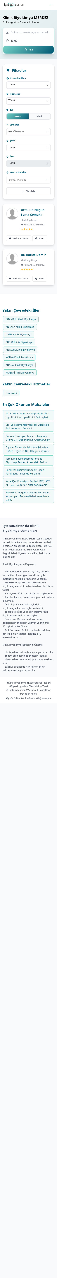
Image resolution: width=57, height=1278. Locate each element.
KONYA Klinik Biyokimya (19, 357)
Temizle (30, 191)
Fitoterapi (11, 393)
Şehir (12, 140)
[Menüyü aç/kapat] (51, 4)
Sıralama (14, 124)
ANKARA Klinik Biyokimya (20, 327)
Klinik (40, 116)
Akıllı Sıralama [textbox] (16, 131)
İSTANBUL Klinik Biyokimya (21, 319)
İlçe (11, 156)
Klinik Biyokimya (29, 220)
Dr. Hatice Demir (33, 255)
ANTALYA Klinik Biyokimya (20, 349)
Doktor (17, 116)
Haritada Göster (20, 238)
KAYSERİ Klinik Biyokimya (20, 372)
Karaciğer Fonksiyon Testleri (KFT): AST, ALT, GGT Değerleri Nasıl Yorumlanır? (28, 483)
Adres (42, 238)
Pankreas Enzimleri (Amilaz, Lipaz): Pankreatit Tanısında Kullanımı (25, 471)
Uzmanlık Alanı (17, 78)
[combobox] (28, 85)
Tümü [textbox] (11, 84)
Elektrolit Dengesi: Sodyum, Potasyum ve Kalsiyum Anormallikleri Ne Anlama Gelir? (27, 496)
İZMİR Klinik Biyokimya (18, 334)
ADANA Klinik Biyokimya (19, 365)
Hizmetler (14, 93)
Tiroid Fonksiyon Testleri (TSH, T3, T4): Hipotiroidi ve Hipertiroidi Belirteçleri (27, 415)
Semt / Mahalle (17, 172)
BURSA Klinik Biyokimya (19, 342)
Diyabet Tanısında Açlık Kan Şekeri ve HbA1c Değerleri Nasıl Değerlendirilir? (27, 449)
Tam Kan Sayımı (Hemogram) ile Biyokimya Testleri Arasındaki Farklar (27, 460)
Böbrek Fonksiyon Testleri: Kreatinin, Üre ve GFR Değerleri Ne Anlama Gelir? (28, 437)
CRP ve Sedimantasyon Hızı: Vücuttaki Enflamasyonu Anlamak (27, 426)
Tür (11, 109)
